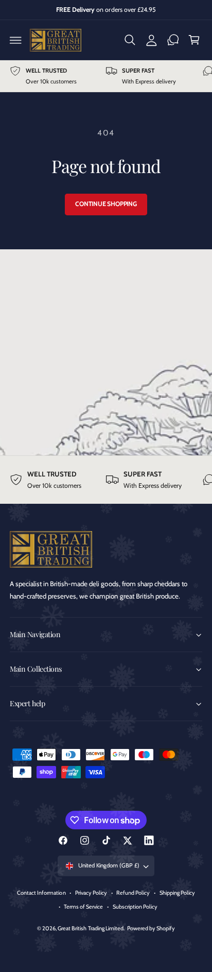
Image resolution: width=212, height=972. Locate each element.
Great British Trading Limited (90, 928)
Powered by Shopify (151, 928)
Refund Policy (133, 892)
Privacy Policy (91, 892)
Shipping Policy (177, 892)
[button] (16, 40)
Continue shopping (106, 204)
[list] (106, 76)
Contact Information (41, 892)
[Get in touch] (173, 40)
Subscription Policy (135, 906)
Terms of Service (83, 906)
